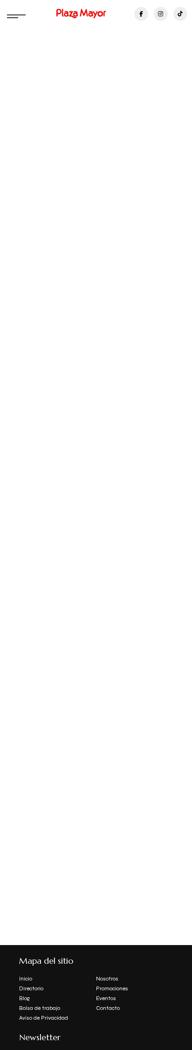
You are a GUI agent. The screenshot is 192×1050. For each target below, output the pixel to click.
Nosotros (107, 978)
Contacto (108, 1008)
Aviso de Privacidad (43, 1018)
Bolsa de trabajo (39, 1008)
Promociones (112, 988)
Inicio (25, 978)
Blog (24, 998)
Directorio (31, 988)
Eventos (106, 998)
